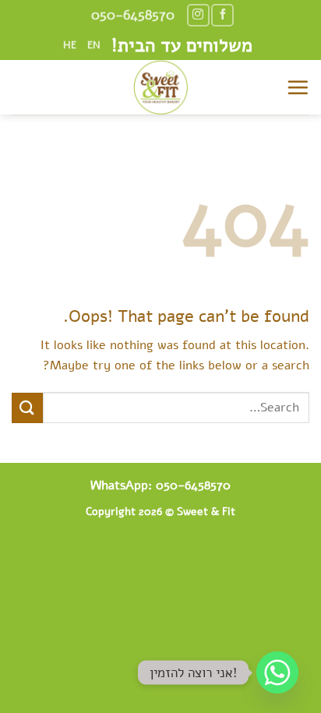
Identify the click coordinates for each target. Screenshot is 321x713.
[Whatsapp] (277, 672)
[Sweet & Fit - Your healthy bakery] (161, 87)
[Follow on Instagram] (198, 15)
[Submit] (27, 408)
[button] (297, 87)
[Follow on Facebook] (222, 15)
